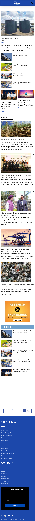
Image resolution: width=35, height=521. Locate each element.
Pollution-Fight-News (7, 453)
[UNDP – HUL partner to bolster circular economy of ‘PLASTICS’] (6, 350)
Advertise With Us (6, 458)
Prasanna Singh (22, 108)
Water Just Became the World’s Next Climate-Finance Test (25, 103)
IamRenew (9, 519)
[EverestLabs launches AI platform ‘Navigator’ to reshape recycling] (6, 360)
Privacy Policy (5, 478)
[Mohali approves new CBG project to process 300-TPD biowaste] (6, 340)
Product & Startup (6, 435)
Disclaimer (4, 484)
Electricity (4, 456)
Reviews (3, 438)
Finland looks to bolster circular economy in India (17, 285)
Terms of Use (5, 481)
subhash (3, 42)
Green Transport (6, 433)
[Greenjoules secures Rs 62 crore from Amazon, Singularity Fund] (6, 331)
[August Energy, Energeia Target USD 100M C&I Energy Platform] (6, 369)
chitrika (3, 111)
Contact (3, 476)
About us (4, 473)
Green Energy (5, 430)
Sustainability (5, 451)
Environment (5, 440)
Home (3, 471)
